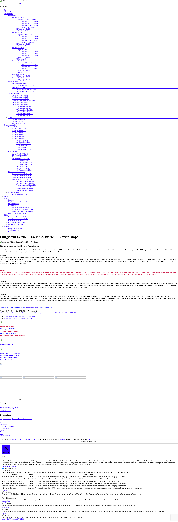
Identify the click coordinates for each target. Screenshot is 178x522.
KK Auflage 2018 (22, 46)
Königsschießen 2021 (19, 129)
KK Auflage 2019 (22, 31)
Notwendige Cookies (11, 468)
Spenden (11, 200)
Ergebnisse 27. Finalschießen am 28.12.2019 (19, 318)
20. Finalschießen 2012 (24, 166)
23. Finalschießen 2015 (24, 161)
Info (5, 198)
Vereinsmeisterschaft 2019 (20, 95)
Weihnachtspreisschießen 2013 (26, 185)
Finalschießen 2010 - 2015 (21, 159)
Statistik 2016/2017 (18, 123)
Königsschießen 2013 (23, 144)
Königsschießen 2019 (19, 131)
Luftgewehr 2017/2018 (24, 50)
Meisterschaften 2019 (19, 84)
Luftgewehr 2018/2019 (24, 35)
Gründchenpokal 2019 (19, 194)
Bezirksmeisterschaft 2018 (25, 91)
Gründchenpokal (13, 192)
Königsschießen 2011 (23, 147)
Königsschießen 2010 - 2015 (21, 138)
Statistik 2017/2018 (18, 121)
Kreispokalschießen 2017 (16, 222)
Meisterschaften (13, 82)
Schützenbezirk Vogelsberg (33, 307)
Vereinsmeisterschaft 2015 (24, 106)
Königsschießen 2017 (19, 134)
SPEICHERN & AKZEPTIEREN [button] (13, 519)
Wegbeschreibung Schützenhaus (18, 202)
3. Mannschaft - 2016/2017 (29, 68)
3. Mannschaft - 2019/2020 (29, 25)
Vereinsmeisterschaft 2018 (20, 97)
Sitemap (2, 430)
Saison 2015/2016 (18, 74)
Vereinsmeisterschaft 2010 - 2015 (23, 104)
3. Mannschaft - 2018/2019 (29, 40)
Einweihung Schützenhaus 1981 (22, 211)
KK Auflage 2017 (22, 59)
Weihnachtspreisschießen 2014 (26, 183)
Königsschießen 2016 (19, 136)
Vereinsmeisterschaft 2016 (20, 102)
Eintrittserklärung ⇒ (6, 344)
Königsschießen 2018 (19, 132)
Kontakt (6, 196)
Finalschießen (12, 151)
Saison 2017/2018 (18, 48)
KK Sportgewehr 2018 (23, 44)
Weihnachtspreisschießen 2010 (26, 190)
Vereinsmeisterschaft (15, 93)
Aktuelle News (9, 12)
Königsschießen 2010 (23, 149)
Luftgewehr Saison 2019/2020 (26, 19)
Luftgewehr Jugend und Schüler (48, 313)
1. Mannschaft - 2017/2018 (29, 52)
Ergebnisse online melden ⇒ (9, 355)
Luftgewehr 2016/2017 (24, 63)
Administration (5, 436)
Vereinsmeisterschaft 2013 (24, 110)
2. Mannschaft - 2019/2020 (29, 23)
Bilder (6, 215)
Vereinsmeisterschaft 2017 (20, 99)
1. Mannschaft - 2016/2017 (29, 65)
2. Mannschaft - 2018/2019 (29, 38)
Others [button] (4, 513)
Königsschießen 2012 (23, 146)
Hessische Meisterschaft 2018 (26, 89)
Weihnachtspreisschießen (16, 172)
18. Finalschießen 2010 (24, 170)
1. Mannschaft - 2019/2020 (29, 21)
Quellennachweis (5, 428)
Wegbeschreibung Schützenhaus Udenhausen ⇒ (16, 419)
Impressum (7, 226)
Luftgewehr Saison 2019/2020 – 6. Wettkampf (20, 316)
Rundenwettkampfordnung (17, 213)
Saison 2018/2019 (18, 33)
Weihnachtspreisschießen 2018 (22, 174)
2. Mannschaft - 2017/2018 (29, 53)
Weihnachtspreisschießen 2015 (26, 181)
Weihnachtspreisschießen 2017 (22, 176)
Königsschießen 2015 (23, 140)
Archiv (2, 432)
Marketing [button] (5, 507)
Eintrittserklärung (13, 204)
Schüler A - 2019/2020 (28, 27)
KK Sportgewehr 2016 (23, 70)
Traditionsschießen (10, 125)
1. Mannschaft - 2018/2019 (29, 36)
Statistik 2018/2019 (18, 119)
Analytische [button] (6, 502)
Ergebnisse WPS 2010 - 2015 (22, 179)
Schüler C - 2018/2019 (28, 42)
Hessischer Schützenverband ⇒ (10, 360)
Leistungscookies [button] (7, 496)
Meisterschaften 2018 (19, 87)
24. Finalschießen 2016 (20, 157)
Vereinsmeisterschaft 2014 (24, 108)
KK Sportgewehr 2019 (23, 29)
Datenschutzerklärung (15, 228)
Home (6, 10)
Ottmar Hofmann (5, 313)
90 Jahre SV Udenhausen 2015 (22, 209)
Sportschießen (8, 14)
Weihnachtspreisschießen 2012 (26, 187)
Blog (1, 434)
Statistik (10, 117)
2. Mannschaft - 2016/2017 (29, 67)
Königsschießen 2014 (23, 142)
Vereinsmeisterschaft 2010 (24, 115)
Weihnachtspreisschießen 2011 (26, 189)
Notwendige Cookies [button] (9, 466)
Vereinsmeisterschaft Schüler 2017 (23, 101)
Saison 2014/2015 (18, 78)
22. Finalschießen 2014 (24, 162)
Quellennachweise (14, 230)
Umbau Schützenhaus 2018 (17, 217)
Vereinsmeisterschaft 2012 (24, 112)
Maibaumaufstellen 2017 (16, 224)
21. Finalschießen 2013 (24, 164)
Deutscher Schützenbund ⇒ (9, 357)
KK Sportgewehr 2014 (23, 80)
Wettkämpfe (12, 16)
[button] (5, 6)
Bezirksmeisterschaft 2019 (25, 86)
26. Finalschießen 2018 (20, 153)
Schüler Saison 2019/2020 (67, 313)
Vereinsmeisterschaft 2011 (24, 114)
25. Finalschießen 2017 (20, 155)
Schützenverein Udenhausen (9, 407)
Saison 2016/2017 (18, 61)
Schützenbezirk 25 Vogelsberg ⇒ (11, 353)
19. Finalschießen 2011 (24, 168)
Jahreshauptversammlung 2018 (18, 219)
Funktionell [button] (5, 490)
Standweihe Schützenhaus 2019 (22, 207)
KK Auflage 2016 (22, 72)
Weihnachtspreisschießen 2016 (22, 177)
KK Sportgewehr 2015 (23, 76)
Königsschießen (13, 127)
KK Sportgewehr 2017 (23, 57)
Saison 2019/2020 (18, 18)
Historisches (12, 205)
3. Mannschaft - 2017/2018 (29, 55)
